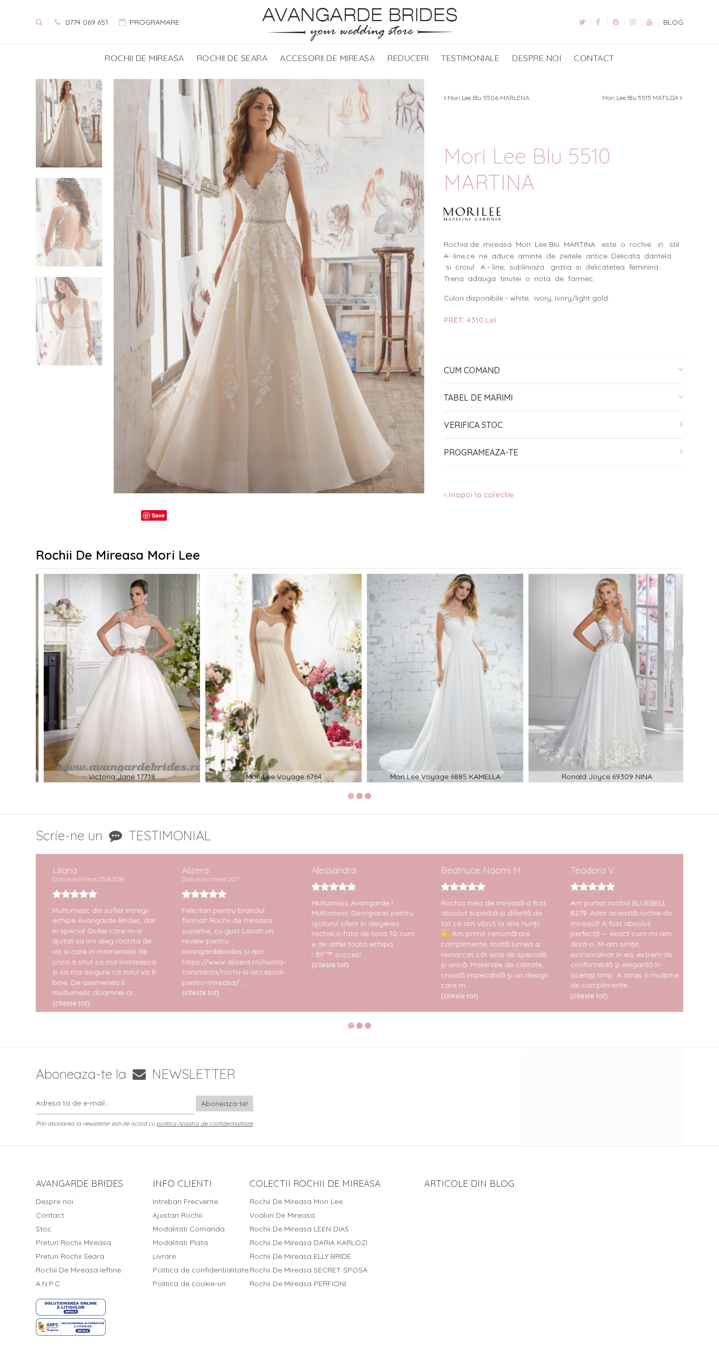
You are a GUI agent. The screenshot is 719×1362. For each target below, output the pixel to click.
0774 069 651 (85, 22)
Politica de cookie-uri (189, 1283)
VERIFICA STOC (473, 425)
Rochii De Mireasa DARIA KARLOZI (308, 1242)
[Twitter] (582, 22)
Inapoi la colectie (480, 495)
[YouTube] (649, 22)
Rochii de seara (232, 58)
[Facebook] (599, 22)
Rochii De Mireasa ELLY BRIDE (300, 1256)
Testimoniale (470, 58)
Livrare (164, 1256)
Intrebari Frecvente (185, 1201)
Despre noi (536, 58)
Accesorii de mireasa (327, 58)
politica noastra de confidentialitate (204, 1123)
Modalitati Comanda (189, 1229)
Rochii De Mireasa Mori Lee (296, 1201)
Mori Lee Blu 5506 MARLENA (488, 98)
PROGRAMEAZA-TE (481, 452)
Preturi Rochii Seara (70, 1256)
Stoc (44, 1229)
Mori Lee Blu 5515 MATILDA (641, 98)
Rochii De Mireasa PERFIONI (297, 1283)
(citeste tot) (65, 1003)
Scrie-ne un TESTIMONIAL (123, 835)
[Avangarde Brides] (359, 25)
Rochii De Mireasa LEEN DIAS (299, 1229)
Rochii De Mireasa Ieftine (78, 1270)
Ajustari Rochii (177, 1215)
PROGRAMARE (153, 22)
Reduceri (407, 58)
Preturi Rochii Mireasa (73, 1242)
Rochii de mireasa (144, 58)
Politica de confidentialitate (200, 1270)
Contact (594, 58)
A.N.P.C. (49, 1283)
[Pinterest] (616, 22)
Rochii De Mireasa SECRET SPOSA (308, 1270)
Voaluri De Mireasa (282, 1215)
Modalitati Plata (180, 1242)
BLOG (673, 22)
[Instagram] (633, 22)
